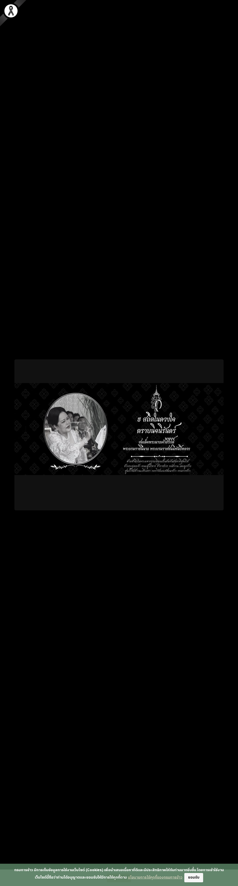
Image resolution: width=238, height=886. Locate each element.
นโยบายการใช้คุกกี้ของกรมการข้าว (155, 877)
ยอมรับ (193, 877)
